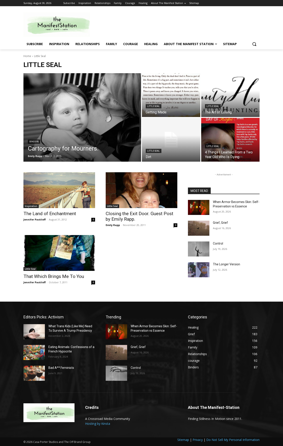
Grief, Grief (220, 222)
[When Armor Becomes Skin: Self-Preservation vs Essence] (198, 207)
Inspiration (31, 206)
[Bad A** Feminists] (34, 373)
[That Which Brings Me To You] (59, 253)
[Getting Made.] (171, 95)
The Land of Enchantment (49, 213)
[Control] (198, 248)
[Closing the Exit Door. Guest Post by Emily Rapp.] (141, 190)
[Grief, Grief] (198, 228)
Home (27, 56)
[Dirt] (171, 140)
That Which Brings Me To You (53, 276)
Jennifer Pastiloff (34, 219)
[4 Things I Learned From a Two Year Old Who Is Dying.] (230, 140)
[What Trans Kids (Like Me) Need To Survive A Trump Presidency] (34, 331)
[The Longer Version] (198, 269)
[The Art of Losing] (230, 95)
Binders (34, 141)
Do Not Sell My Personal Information (233, 440)
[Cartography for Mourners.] (82, 117)
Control (218, 243)
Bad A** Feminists (61, 367)
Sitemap (183, 440)
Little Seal (153, 106)
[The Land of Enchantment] (59, 190)
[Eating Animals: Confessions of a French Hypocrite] (34, 352)
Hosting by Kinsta (97, 423)
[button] (254, 44)
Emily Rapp (113, 225)
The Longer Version (226, 264)
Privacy (198, 440)
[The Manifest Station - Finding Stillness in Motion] (58, 24)
